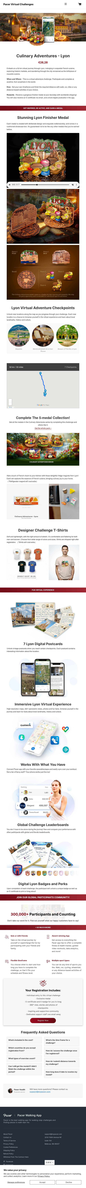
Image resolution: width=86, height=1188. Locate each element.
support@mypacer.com (40, 1092)
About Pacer (7, 1134)
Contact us (7, 1137)
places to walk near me (19, 1122)
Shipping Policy (9, 1150)
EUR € (48, 1162)
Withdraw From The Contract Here (15, 1157)
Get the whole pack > (43, 428)
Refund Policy (8, 1154)
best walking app (21, 1120)
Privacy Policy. (44, 1176)
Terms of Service (9, 1141)
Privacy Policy (8, 1144)
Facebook (9, 1161)
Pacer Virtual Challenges (18, 4)
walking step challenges (42, 1120)
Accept (42, 1182)
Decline (69, 1182)
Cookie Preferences (10, 1147)
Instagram (9, 1165)
